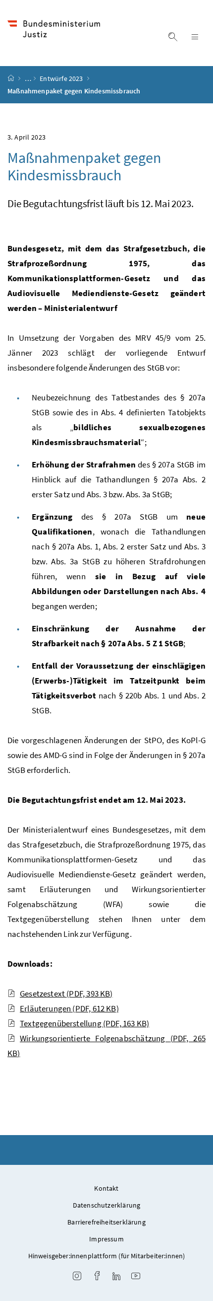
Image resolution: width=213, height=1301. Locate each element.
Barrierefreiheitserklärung (106, 1222)
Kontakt (106, 1188)
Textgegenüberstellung (84, 1023)
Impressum (106, 1238)
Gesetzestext (66, 993)
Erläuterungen (69, 1008)
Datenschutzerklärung (107, 1205)
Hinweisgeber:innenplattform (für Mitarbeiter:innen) (106, 1255)
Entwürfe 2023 (62, 78)
